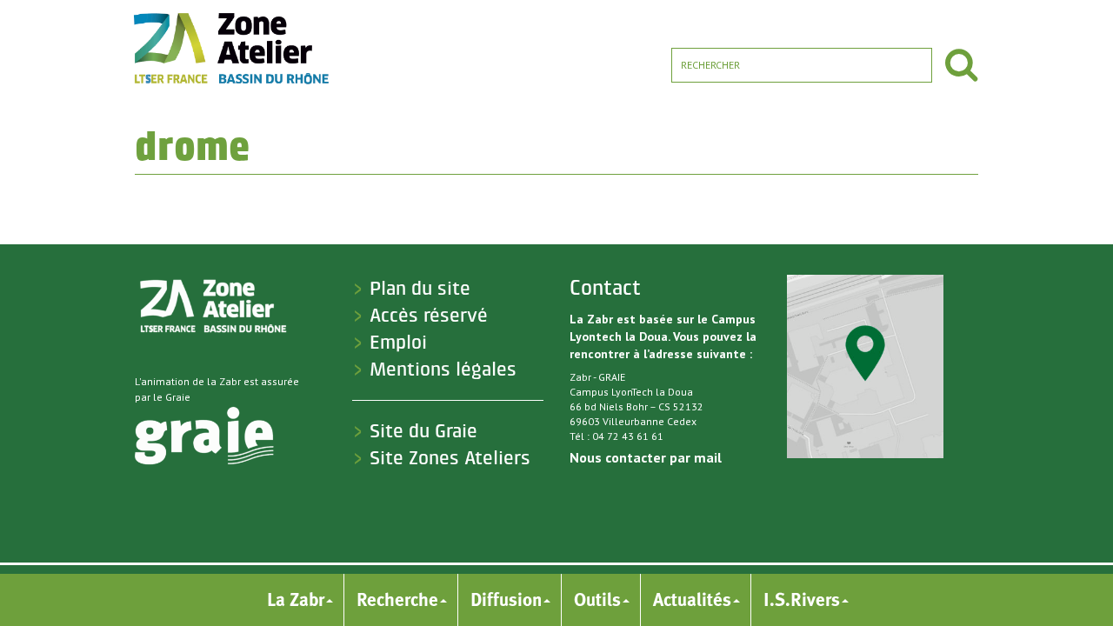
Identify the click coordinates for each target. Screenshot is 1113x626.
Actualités (692, 599)
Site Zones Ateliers (450, 458)
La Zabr (295, 599)
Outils (597, 599)
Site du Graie (423, 431)
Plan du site (420, 288)
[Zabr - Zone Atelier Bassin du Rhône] (230, 47)
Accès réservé (429, 315)
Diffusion (506, 599)
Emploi (398, 342)
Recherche (397, 599)
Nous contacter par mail (646, 457)
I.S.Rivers (801, 599)
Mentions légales (443, 369)
